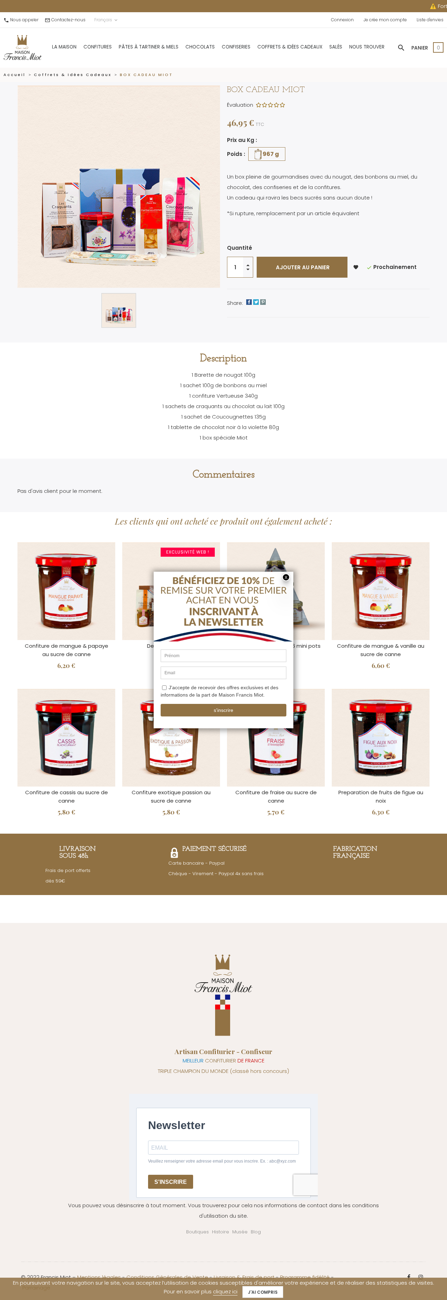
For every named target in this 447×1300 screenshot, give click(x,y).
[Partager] (249, 302)
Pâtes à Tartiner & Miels (148, 47)
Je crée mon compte (385, 20)
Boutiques (197, 1231)
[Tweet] (256, 302)
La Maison (64, 47)
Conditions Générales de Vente (167, 1277)
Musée (240, 1231)
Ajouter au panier (302, 267)
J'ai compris (263, 1292)
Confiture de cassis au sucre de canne (66, 796)
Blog (256, 1231)
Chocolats (200, 47)
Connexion (342, 20)
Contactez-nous (68, 20)
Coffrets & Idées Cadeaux (289, 47)
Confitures (97, 47)
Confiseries (236, 47)
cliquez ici (225, 1291)
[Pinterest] (263, 302)
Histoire (220, 1231)
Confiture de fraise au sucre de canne (276, 796)
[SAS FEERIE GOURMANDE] (22, 47)
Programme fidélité (305, 1277)
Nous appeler (24, 20)
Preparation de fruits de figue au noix (380, 796)
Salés (335, 47)
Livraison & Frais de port (244, 1277)
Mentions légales (99, 1277)
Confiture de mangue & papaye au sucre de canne (66, 650)
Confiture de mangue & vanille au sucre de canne (380, 650)
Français (106, 20)
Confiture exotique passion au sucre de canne (171, 796)
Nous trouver (366, 47)
